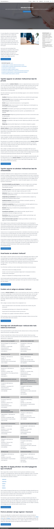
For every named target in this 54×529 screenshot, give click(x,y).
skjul (12, 63)
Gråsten (3, 483)
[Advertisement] (27, 19)
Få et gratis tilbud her (27, 11)
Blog (46, 528)
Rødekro (4, 487)
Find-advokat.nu (4, 1)
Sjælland (41, 1)
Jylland (34, 1)
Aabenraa (4, 479)
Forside (30, 1)
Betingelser (52, 528)
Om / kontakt (46, 1)
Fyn (37, 1)
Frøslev (3, 485)
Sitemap (48, 528)
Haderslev (4, 481)
